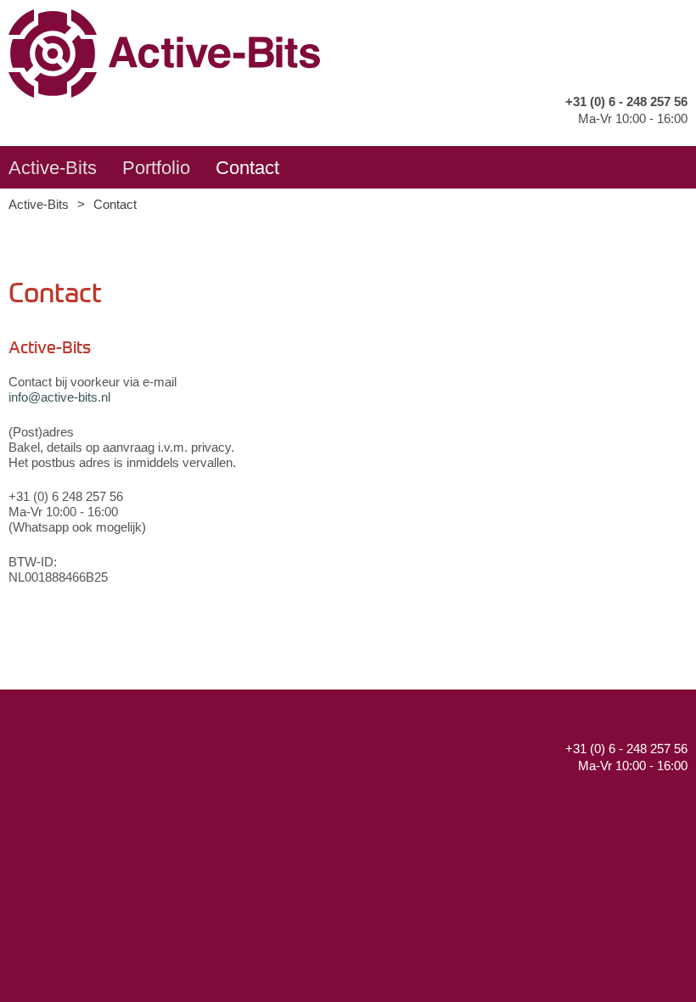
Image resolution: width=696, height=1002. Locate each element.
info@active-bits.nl (59, 397)
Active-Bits (52, 167)
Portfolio (156, 167)
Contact (247, 167)
